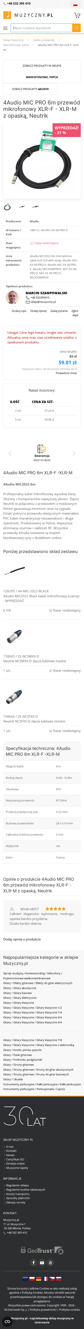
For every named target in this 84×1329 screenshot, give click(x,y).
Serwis (10, 1155)
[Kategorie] (5, 28)
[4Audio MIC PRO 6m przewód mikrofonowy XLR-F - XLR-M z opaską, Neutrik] (42, 160)
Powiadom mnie (66, 373)
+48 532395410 (39, 297)
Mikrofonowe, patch (16, 45)
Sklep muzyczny (13, 40)
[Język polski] (32, 1278)
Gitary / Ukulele (13, 1079)
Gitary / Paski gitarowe (17, 1055)
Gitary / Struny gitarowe (18, 1065)
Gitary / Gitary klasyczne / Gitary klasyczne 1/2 (32, 1008)
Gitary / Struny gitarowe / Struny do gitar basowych (36, 1074)
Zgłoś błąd (74, 313)
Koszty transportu (18, 1194)
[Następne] (74, 453)
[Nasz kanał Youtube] (42, 1263)
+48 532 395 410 (16, 1232)
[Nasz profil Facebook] (33, 1263)
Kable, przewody (43, 40)
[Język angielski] (25, 1278)
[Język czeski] (52, 1278)
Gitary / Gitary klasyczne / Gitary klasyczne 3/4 (32, 1017)
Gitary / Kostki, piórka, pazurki (22, 1050)
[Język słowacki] (58, 1278)
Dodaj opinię (38, 311)
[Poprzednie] (10, 453)
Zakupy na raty (15, 1202)
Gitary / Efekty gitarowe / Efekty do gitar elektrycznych (37, 983)
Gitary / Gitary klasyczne (18, 1003)
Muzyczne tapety (17, 1168)
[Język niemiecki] (38, 1278)
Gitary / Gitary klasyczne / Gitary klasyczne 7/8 (32, 1040)
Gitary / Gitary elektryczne (19, 998)
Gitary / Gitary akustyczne (19, 988)
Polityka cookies (69, 1310)
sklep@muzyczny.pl (43, 302)
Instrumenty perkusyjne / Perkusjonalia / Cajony (34, 1089)
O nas (10, 1147)
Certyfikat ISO (15, 1159)
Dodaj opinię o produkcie (22, 939)
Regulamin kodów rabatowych (25, 1190)
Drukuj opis (19, 311)
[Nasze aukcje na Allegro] (50, 1263)
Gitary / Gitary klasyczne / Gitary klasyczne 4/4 (32, 1022)
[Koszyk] (77, 15)
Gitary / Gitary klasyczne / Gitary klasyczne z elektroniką (38, 1045)
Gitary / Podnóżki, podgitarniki (22, 1060)
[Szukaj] (76, 28)
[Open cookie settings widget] (7, 1321)
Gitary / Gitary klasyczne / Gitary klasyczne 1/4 (32, 1012)
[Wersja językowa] (75, 4)
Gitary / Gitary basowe (17, 993)
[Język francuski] (45, 1278)
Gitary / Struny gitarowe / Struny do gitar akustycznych (38, 1069)
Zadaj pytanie (59, 311)
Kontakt (11, 1151)
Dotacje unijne (15, 1163)
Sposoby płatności (18, 1198)
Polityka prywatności (43, 1310)
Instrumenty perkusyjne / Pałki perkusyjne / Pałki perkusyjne (42, 1084)
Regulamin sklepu (17, 1185)
